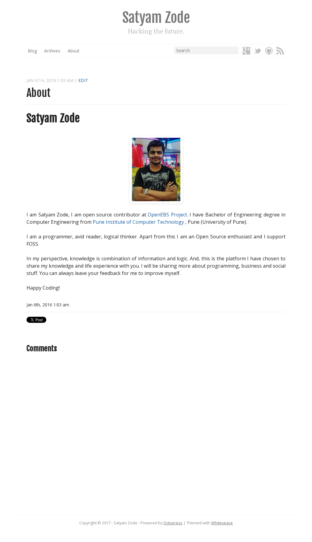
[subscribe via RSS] (280, 51)
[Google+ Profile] (246, 51)
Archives (52, 51)
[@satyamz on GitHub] (269, 51)
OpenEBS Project (167, 214)
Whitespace (222, 523)
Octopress (173, 523)
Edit (83, 80)
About (73, 51)
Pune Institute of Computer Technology (138, 222)
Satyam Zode (156, 17)
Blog (32, 51)
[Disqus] (156, 436)
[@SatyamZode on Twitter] (257, 51)
